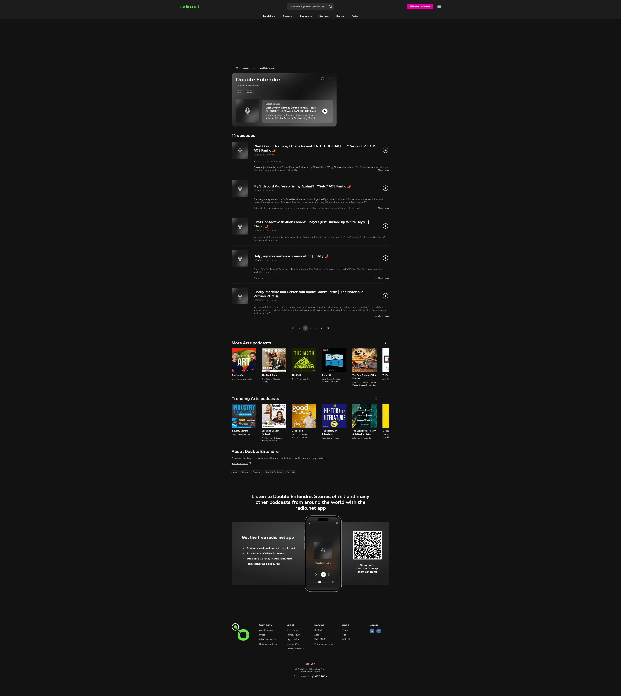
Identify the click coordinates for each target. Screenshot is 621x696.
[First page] (293, 328)
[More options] (331, 79)
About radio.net (267, 630)
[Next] (385, 341)
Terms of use (293, 630)
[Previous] (376, 341)
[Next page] (321, 328)
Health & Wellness (273, 472)
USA (312, 664)
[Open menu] (439, 6)
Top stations (269, 16)
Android (346, 639)
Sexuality (291, 472)
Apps (316, 635)
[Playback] (324, 111)
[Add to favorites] (322, 78)
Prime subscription (323, 644)
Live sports (306, 16)
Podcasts (287, 16)
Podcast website (240, 463)
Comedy (256, 472)
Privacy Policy (293, 635)
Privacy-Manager (295, 649)
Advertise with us (267, 639)
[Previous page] (299, 328)
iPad (344, 635)
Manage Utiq (293, 644)
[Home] (237, 68)
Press (262, 635)
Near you (324, 16)
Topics (355, 16)
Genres (340, 16)
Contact (318, 630)
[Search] (330, 6)
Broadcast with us (268, 644)
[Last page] (328, 328)
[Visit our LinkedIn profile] (372, 631)
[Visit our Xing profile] (378, 631)
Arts (239, 92)
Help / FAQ (319, 639)
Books (249, 92)
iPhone (345, 630)
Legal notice (293, 639)
